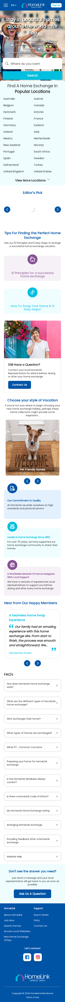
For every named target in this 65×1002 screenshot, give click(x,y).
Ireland (7, 132)
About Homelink (13, 915)
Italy (37, 132)
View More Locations (30, 180)
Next (58, 209)
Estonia (38, 112)
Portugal (8, 152)
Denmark (9, 112)
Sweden (39, 158)
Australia (9, 99)
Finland (8, 118)
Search (32, 75)
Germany (9, 125)
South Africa (42, 152)
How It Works (41, 915)
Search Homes (12, 925)
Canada (39, 105)
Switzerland (10, 165)
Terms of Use (32, 997)
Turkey (38, 165)
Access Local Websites (17, 931)
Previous (7, 209)
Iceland (39, 125)
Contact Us (19, 385)
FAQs (37, 920)
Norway (39, 145)
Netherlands (42, 138)
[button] (32, 63)
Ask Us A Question (32, 894)
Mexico (7, 138)
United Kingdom (13, 171)
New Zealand (11, 145)
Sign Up (56, 5)
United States (43, 171)
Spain (6, 158)
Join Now (9, 920)
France (38, 118)
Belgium (8, 105)
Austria (38, 99)
